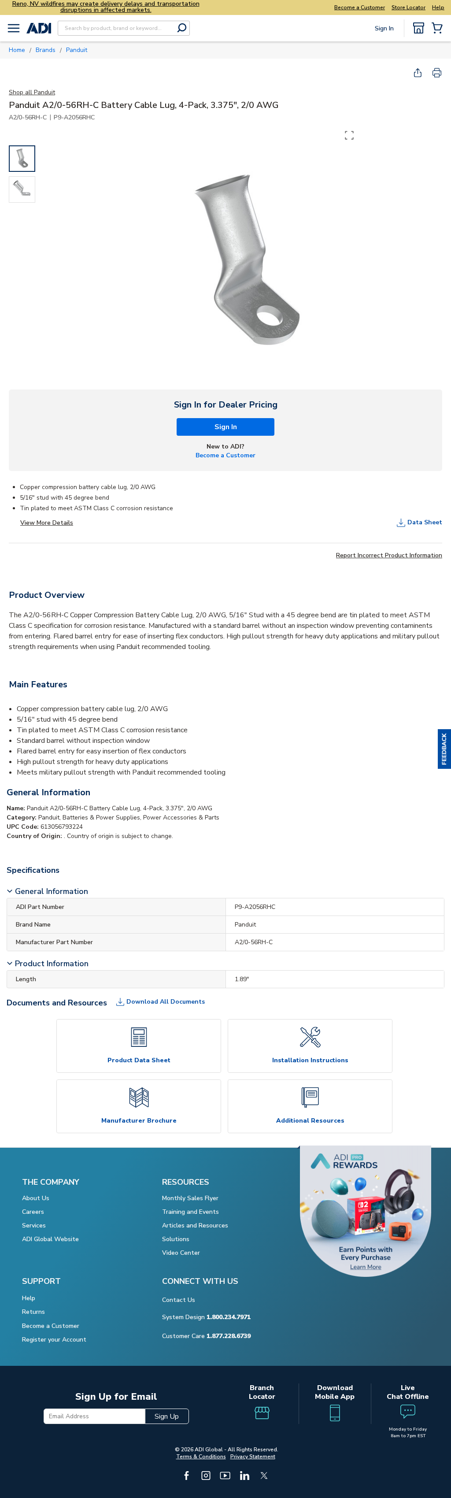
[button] (444, 749)
